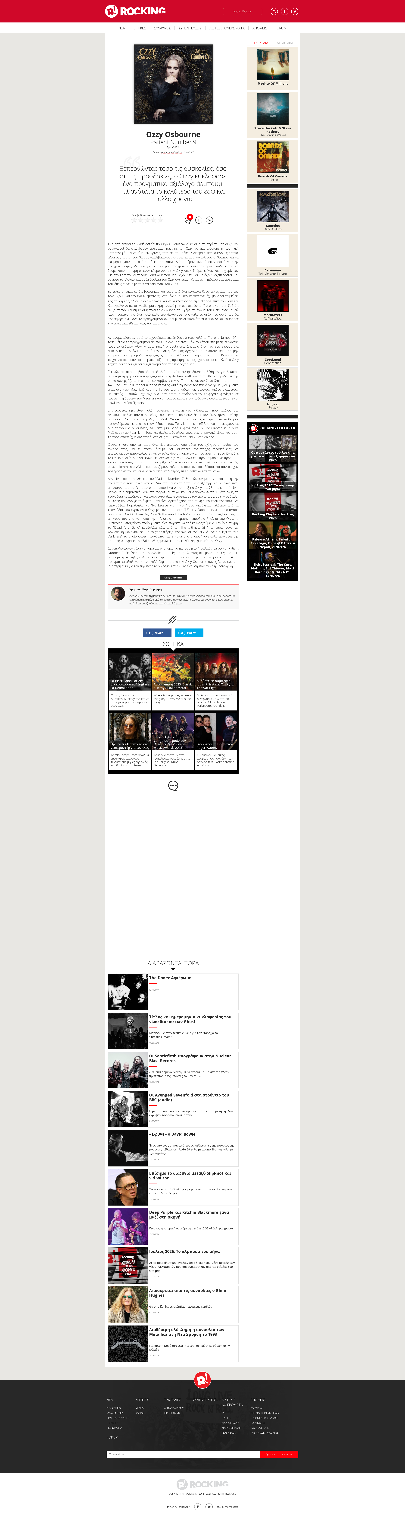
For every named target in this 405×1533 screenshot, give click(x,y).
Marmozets (272, 315)
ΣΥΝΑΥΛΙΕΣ (162, 28)
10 (223, 1406)
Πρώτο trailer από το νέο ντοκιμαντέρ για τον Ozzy (130, 739)
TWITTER (209, 1500)
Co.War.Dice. (273, 318)
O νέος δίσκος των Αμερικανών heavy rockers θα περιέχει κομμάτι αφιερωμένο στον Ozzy (130, 694)
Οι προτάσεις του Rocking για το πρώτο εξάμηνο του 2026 (273, 456)
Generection (272, 363)
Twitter (294, 11)
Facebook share (198, 220)
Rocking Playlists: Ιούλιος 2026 (273, 516)
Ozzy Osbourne (173, 570)
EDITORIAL (256, 1401)
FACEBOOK (197, 1500)
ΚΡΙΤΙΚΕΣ (139, 28)
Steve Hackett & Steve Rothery (272, 130)
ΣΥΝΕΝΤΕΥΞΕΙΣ (190, 28)
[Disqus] (173, 826)
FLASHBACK (229, 1426)
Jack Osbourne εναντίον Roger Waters (215, 739)
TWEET (191, 626)
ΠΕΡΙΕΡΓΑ (112, 1416)
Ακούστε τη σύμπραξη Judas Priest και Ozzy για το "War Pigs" (215, 677)
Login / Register (242, 11)
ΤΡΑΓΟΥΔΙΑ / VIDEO (118, 1411)
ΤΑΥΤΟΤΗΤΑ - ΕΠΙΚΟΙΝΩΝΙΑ (178, 1500)
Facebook (284, 11)
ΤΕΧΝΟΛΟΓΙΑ (114, 1421)
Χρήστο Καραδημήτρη (171, 152)
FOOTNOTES (257, 1416)
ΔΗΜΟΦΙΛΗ (285, 43)
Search (274, 11)
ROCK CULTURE (259, 1421)
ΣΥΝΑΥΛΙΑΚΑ (114, 1401)
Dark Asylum (273, 229)
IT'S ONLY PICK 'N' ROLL (264, 1411)
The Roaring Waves (272, 135)
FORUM (281, 28)
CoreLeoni (273, 359)
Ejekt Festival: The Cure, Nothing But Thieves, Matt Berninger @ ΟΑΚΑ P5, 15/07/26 (272, 570)
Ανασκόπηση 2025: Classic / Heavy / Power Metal (173, 679)
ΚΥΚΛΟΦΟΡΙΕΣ (115, 1406)
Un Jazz (273, 407)
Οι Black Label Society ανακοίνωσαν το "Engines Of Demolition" (130, 677)
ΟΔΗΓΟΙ (226, 1411)
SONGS (139, 1406)
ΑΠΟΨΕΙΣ (259, 28)
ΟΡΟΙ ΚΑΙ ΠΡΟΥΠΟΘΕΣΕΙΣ (227, 1500)
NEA (110, 1393)
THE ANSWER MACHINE (264, 1426)
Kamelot (273, 225)
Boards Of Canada (272, 176)
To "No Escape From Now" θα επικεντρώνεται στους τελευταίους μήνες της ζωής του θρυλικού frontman (130, 753)
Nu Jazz (273, 404)
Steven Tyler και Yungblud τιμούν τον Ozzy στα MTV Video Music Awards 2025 (170, 735)
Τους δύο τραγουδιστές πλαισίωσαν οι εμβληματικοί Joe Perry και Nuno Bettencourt (172, 753)
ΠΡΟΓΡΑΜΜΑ (172, 1406)
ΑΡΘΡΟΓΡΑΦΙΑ (230, 1416)
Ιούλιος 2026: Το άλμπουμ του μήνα (272, 487)
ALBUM (139, 1401)
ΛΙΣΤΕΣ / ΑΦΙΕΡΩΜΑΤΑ (227, 28)
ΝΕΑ (121, 28)
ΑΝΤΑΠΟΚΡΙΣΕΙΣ (174, 1401)
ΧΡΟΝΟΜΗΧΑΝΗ (232, 1421)
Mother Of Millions (273, 83)
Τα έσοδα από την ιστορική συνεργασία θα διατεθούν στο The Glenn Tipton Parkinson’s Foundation (214, 694)
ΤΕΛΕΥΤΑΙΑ (260, 43)
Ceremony (273, 270)
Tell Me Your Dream (273, 274)
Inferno (273, 180)
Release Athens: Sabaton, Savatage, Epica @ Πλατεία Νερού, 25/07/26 (273, 543)
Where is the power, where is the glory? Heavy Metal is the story (172, 692)
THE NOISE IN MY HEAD (264, 1406)
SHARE (159, 626)
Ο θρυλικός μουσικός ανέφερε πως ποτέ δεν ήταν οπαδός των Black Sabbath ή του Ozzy (215, 753)
